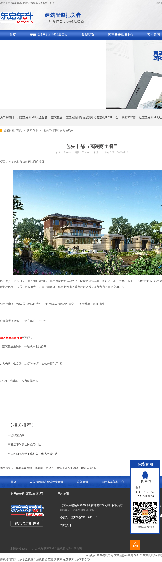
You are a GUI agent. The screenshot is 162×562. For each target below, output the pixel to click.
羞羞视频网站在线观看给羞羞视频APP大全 (92, 117)
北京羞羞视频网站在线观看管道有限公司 (57, 548)
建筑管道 (56, 117)
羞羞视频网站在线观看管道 (49, 34)
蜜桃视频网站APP (11, 559)
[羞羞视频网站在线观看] (16, 22)
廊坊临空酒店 (16, 435)
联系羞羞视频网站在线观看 (80, 45)
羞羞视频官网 (105, 555)
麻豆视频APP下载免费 (76, 559)
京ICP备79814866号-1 (84, 517)
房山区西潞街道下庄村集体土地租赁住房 (33, 453)
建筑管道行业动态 (68, 468)
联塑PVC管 (129, 117)
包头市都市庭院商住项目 (58, 130)
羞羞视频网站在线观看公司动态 (34, 468)
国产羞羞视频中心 (120, 34)
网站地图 (63, 493)
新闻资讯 (33, 130)
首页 (13, 34)
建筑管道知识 (89, 468)
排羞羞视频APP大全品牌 (32, 117)
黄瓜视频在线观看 (33, 559)
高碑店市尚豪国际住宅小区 (24, 444)
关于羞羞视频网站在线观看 (29, 45)
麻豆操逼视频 (53, 559)
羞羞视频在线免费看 (126, 555)
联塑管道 (88, 34)
